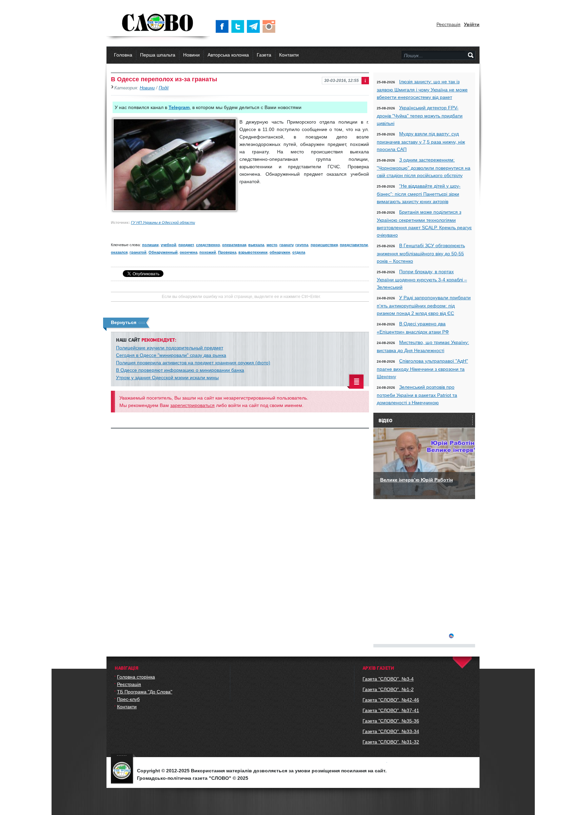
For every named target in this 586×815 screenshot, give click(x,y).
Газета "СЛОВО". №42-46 (391, 700)
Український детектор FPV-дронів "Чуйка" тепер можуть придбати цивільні (420, 115)
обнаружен (280, 252)
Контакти (289, 55)
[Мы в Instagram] (270, 26)
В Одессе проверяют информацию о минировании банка (180, 370)
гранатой (138, 252)
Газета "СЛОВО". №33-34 (391, 731)
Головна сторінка (136, 677)
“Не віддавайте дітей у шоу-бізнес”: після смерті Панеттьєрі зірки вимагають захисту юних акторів (419, 193)
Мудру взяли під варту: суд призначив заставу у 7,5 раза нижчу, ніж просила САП (421, 141)
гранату (286, 245)
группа (301, 245)
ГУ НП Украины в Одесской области (163, 222)
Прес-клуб (128, 699)
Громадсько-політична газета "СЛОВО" (158, 23)
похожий (207, 252)
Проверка (227, 252)
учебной (168, 245)
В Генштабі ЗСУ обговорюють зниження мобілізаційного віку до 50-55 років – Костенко (421, 253)
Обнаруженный (163, 252)
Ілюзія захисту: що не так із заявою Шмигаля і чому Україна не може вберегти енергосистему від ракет (422, 89)
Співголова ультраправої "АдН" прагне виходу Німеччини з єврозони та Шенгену (422, 368)
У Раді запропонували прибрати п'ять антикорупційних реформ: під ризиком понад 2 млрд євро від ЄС (424, 305)
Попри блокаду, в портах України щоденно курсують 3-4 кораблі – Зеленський (422, 279)
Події (164, 88)
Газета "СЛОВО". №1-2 (388, 689)
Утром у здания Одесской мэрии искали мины (167, 377)
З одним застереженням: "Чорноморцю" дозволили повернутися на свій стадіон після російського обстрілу (423, 167)
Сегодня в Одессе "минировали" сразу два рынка (171, 355)
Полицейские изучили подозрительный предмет (169, 347)
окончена (188, 252)
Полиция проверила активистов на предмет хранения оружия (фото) (193, 362)
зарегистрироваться (192, 405)
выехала (256, 245)
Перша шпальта (157, 55)
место (272, 245)
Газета (264, 55)
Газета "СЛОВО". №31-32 (391, 742)
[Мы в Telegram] (254, 26)
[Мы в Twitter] (239, 26)
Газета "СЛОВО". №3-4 (388, 679)
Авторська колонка (228, 55)
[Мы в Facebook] (223, 26)
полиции (150, 245)
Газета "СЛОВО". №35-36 (391, 721)
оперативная (234, 245)
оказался (119, 252)
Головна (123, 55)
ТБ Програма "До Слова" (144, 691)
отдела (298, 252)
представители (354, 245)
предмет (186, 245)
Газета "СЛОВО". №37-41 (391, 710)
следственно (208, 245)
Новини (191, 55)
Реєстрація (448, 24)
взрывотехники (253, 252)
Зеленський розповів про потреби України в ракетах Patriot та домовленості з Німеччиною (417, 394)
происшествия (324, 245)
